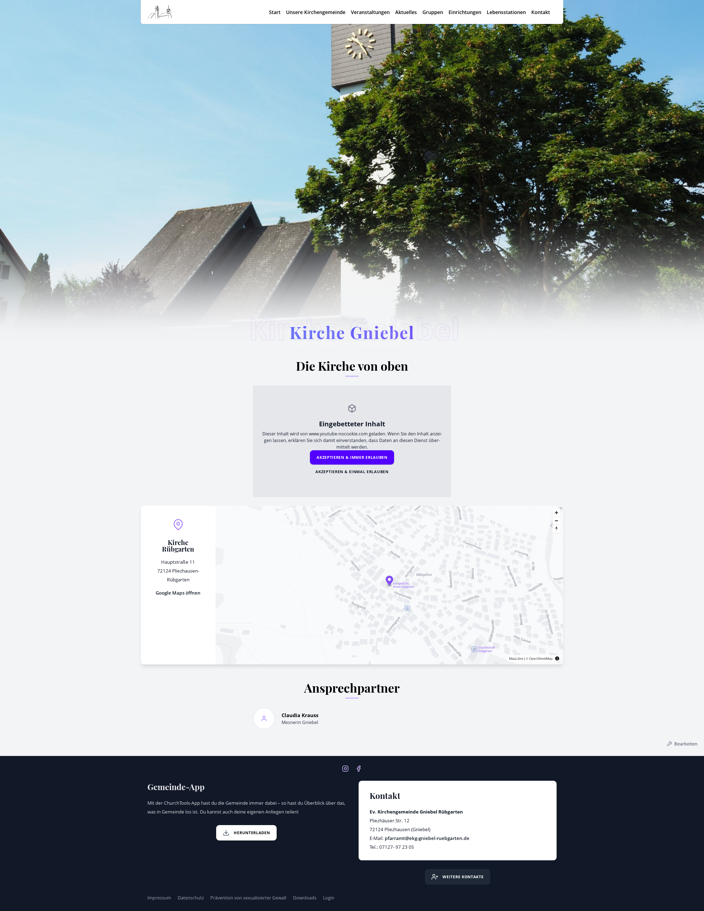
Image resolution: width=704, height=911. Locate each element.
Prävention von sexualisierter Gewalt (248, 898)
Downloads (305, 898)
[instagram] (345, 768)
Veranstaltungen (370, 12)
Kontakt (540, 12)
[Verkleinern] (556, 521)
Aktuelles (406, 12)
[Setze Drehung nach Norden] (556, 529)
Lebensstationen (506, 12)
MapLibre (516, 658)
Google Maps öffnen (178, 593)
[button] (389, 581)
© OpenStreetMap (539, 658)
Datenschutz (191, 898)
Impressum (159, 898)
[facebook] (358, 768)
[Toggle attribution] (557, 658)
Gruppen (432, 12)
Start (274, 12)
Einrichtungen (465, 12)
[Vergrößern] (556, 513)
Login (328, 898)
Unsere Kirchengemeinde (315, 12)
